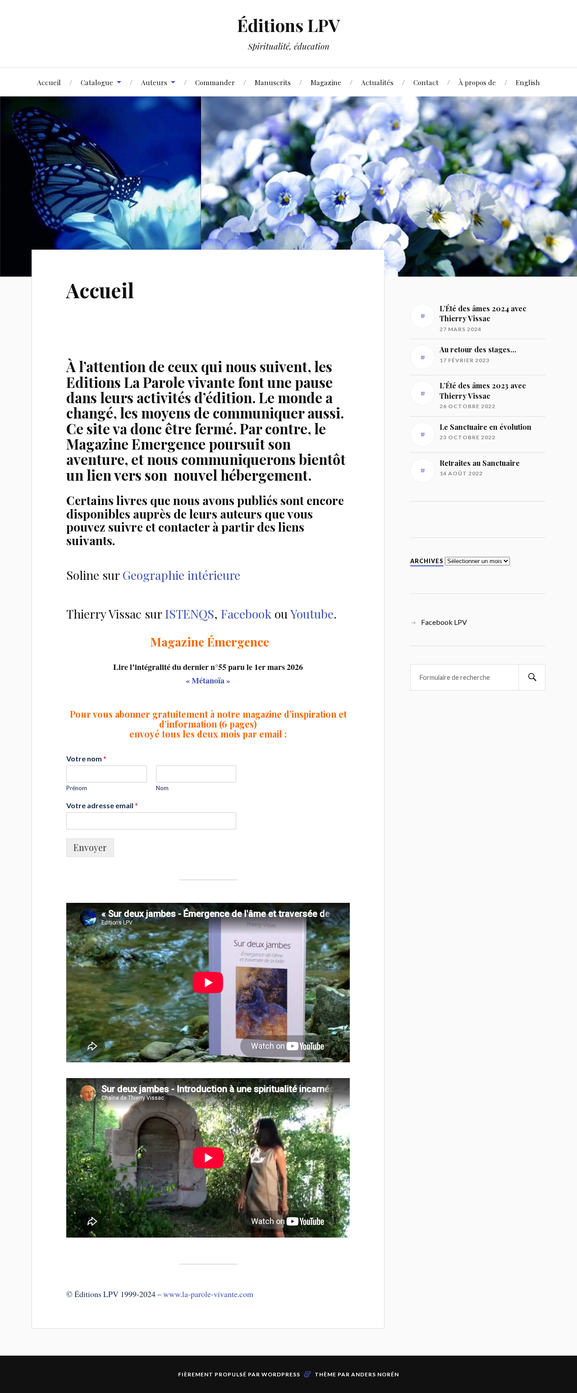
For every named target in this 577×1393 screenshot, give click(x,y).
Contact (426, 82)
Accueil (49, 82)
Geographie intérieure (181, 575)
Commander (215, 82)
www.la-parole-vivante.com (208, 1293)
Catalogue (97, 82)
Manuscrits (273, 82)
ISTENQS (189, 613)
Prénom (76, 788)
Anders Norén (375, 1374)
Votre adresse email (102, 805)
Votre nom (86, 758)
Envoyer (90, 847)
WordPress (280, 1374)
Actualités (377, 82)
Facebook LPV (444, 622)
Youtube (312, 613)
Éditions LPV (288, 25)
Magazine (326, 82)
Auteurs (154, 82)
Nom (162, 788)
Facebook (246, 613)
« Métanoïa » (208, 680)
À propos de (477, 82)
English (528, 82)
